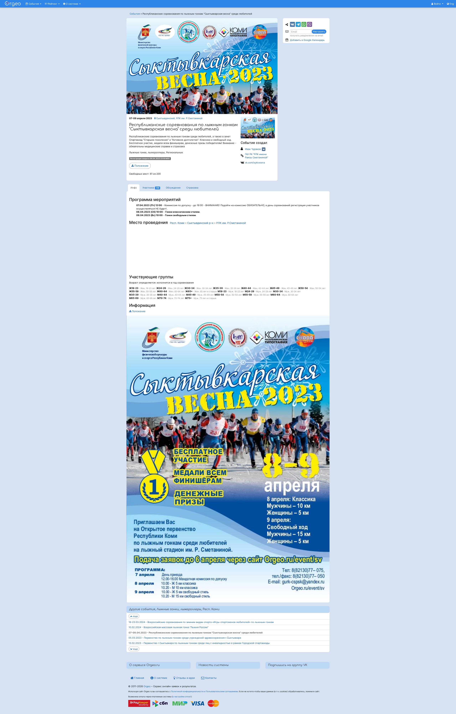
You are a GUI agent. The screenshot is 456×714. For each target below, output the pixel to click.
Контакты (210, 677)
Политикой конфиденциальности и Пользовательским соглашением (204, 691)
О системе (72, 3)
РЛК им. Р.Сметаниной (231, 223)
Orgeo (147, 686)
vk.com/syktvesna (255, 162)
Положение (141, 165)
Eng (451, 3)
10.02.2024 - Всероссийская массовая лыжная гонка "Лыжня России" (168, 627)
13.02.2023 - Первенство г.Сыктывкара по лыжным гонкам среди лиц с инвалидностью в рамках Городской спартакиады (199, 643)
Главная (138, 677)
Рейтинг (52, 3)
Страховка (192, 187)
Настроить (319, 31)
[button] (437, 4)
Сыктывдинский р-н (200, 223)
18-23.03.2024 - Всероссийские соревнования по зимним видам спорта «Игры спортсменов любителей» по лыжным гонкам (201, 622)
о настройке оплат (182, 696)
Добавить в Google (307, 40)
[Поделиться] (292, 24)
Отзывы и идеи (185, 677)
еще (135, 616)
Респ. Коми (177, 223)
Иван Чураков (253, 149)
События (34, 3)
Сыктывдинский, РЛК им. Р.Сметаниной (179, 118)
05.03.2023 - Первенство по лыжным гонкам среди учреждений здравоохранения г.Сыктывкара (185, 637)
